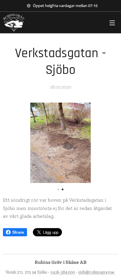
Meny (112, 22)
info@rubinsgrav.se (96, 272)
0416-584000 (63, 272)
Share (18, 232)
